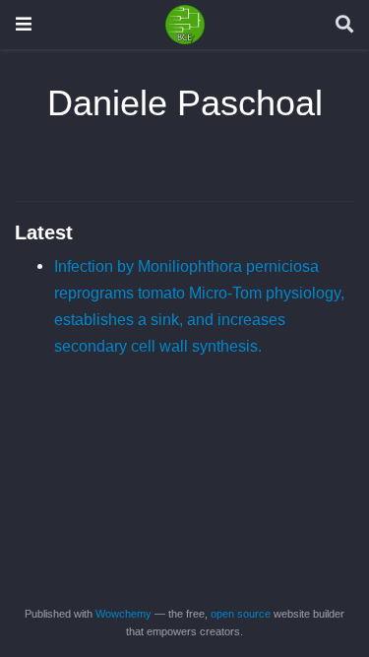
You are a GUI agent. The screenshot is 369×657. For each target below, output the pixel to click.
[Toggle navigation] (23, 24)
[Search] (344, 25)
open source (241, 614)
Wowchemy (123, 614)
